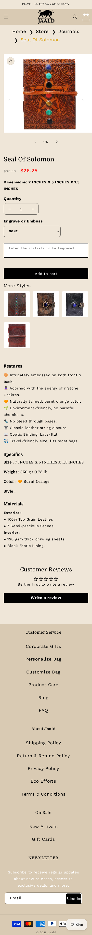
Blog (43, 697)
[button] (6, 16)
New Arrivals (43, 826)
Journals (68, 31)
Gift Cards (43, 839)
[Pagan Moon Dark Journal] (75, 305)
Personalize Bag (43, 659)
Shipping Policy (43, 742)
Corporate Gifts (43, 646)
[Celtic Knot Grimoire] (17, 336)
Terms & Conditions (43, 794)
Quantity (12, 198)
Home (19, 31)
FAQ (43, 710)
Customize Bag (43, 671)
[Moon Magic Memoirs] (46, 305)
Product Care (43, 684)
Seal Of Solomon (40, 39)
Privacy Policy (43, 768)
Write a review (46, 597)
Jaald (52, 932)
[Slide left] (35, 141)
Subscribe (73, 899)
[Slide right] (57, 141)
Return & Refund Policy (43, 755)
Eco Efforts (43, 781)
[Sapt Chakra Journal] (17, 305)
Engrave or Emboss (23, 221)
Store (42, 31)
